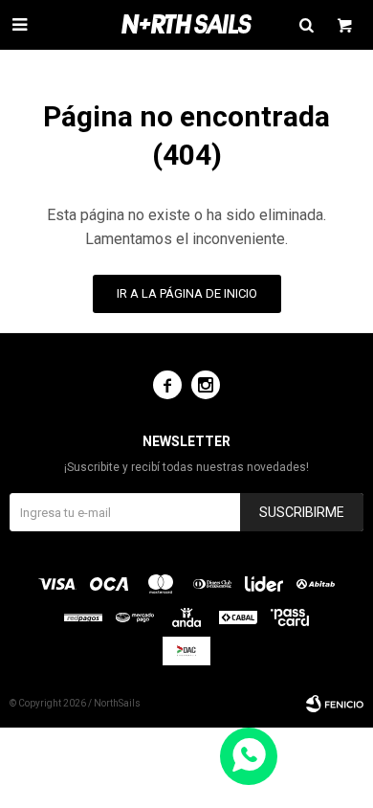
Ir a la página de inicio (187, 293)
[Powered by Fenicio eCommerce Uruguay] (334, 703)
